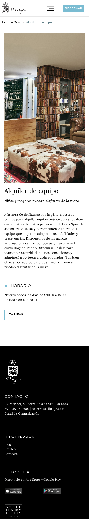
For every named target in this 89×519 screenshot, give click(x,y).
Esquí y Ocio (11, 22)
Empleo (10, 449)
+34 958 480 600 (17, 409)
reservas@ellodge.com (48, 409)
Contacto (11, 454)
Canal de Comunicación (22, 413)
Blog (8, 444)
